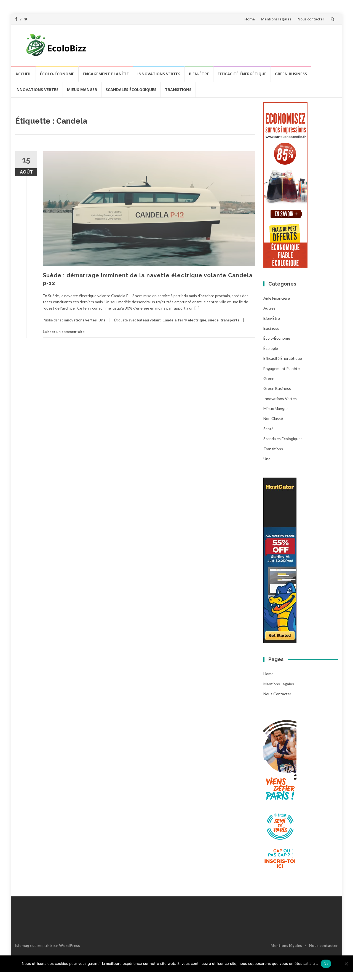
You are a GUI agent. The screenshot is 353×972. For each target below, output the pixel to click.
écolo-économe (57, 73)
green (268, 378)
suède (213, 320)
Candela (169, 320)
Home (249, 19)
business (271, 328)
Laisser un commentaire (64, 331)
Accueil (23, 73)
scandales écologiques (131, 89)
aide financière (276, 298)
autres (269, 308)
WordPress (69, 945)
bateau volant (149, 320)
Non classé (273, 418)
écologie (270, 348)
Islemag (22, 945)
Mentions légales (276, 19)
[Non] (346, 963)
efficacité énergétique (242, 73)
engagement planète (106, 73)
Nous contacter (311, 19)
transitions (178, 89)
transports (229, 320)
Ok (325, 964)
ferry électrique (192, 320)
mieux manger (82, 89)
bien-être (199, 73)
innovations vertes (158, 73)
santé (268, 428)
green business (291, 73)
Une (102, 320)
